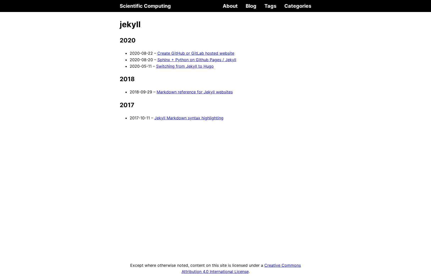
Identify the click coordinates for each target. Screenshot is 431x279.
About (230, 6)
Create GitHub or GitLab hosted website (195, 53)
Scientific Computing (145, 6)
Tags (270, 6)
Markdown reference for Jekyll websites (195, 91)
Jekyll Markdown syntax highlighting (188, 117)
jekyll (130, 24)
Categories (297, 6)
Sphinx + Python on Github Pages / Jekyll (196, 59)
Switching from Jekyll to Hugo (185, 66)
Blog (251, 6)
